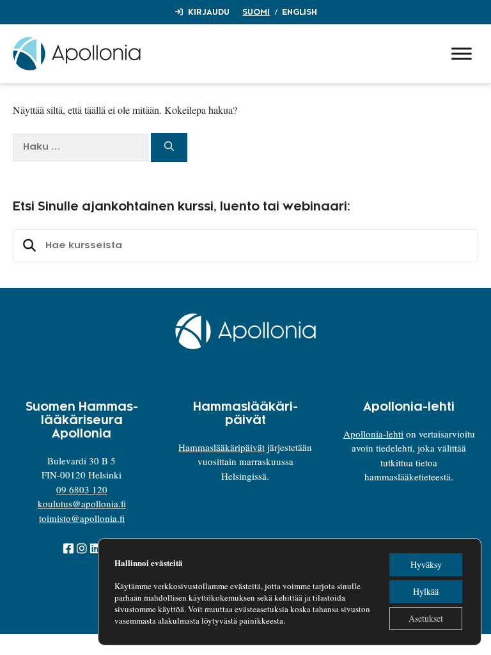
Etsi (27, 245)
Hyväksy (426, 564)
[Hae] (169, 147)
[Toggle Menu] (461, 53)
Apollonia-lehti (373, 433)
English (299, 12)
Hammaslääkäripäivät (221, 447)
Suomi (256, 12)
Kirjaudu (209, 12)
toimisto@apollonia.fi (82, 518)
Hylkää (426, 591)
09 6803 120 (81, 489)
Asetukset (426, 618)
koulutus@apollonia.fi (82, 503)
